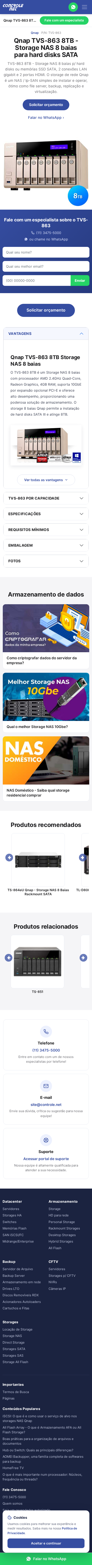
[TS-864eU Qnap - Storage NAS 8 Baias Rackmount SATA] (38, 860)
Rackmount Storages (64, 1228)
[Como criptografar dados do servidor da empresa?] (46, 628)
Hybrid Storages (61, 1241)
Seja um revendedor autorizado (26, 1510)
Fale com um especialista (64, 20)
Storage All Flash (15, 1362)
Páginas (9, 1398)
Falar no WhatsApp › (46, 117)
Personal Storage (62, 1222)
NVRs (53, 1282)
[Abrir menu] (84, 7)
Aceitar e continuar (46, 1543)
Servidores (11, 1209)
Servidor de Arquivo (18, 1269)
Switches (9, 1222)
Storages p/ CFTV (62, 1276)
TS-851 (37, 992)
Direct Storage (14, 1342)
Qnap (35, 32)
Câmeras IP (57, 1289)
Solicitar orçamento (46, 105)
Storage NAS (12, 1336)
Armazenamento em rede (22, 1282)
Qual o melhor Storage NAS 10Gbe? (37, 727)
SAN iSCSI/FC (13, 1235)
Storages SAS (13, 1355)
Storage (55, 1209)
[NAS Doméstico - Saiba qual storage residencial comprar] (46, 760)
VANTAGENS (19, 333)
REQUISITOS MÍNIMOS (28, 530)
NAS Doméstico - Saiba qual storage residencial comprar (38, 792)
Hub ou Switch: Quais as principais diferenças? (38, 1450)
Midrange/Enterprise (18, 1241)
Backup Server (14, 1276)
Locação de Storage (18, 1329)
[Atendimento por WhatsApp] (73, 7)
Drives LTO (11, 1289)
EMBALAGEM (20, 545)
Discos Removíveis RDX (21, 1295)
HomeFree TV (13, 1468)
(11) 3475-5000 (46, 1050)
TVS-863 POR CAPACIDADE (33, 498)
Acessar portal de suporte (46, 1159)
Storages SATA (14, 1349)
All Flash (55, 1248)
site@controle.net (46, 1105)
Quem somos (12, 1503)
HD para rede (59, 1215)
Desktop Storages (62, 1235)
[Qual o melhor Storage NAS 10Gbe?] (46, 697)
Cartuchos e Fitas (16, 1308)
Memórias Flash (15, 1228)
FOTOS (14, 561)
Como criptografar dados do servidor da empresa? (42, 660)
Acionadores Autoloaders (22, 1302)
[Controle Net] (13, 7)
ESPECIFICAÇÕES (24, 514)
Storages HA (12, 1215)
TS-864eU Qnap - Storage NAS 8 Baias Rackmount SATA (38, 892)
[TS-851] (37, 961)
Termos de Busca (16, 1392)
